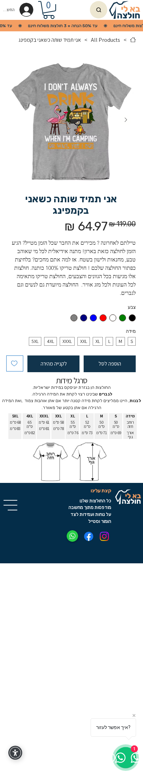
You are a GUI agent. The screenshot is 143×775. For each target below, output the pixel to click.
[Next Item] (125, 120)
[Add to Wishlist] (14, 363)
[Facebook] (89, 536)
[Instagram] (104, 536)
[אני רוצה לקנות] (98, 9)
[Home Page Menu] (133, 39)
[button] (48, 10)
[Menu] (10, 505)
